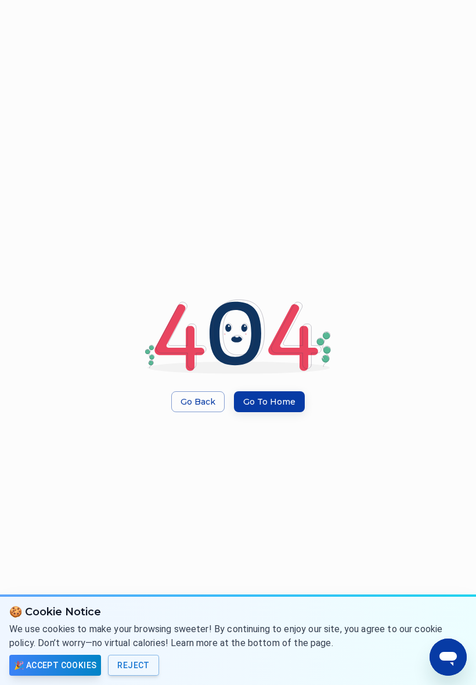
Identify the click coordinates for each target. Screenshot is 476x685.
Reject (133, 665)
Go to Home (269, 401)
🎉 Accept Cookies (55, 665)
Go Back (198, 401)
